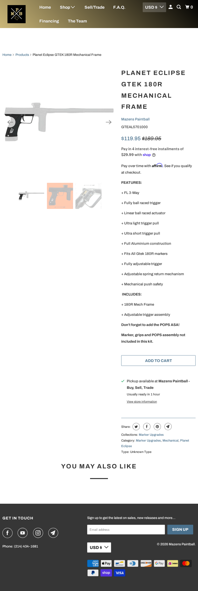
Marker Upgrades (151, 434)
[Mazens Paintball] (16, 14)
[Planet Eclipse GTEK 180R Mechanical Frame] (59, 122)
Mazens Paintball (135, 119)
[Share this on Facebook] (146, 426)
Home (45, 7)
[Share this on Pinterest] (157, 426)
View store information (142, 401)
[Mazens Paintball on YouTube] (24, 533)
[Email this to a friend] (167, 426)
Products (22, 55)
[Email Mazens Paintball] (54, 533)
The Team (77, 21)
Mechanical (170, 440)
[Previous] (10, 122)
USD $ (96, 547)
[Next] (108, 122)
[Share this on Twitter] (135, 426)
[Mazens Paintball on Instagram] (39, 533)
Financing (49, 21)
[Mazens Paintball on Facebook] (8, 533)
